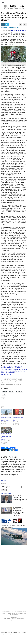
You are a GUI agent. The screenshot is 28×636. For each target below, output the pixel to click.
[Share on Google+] (11, 24)
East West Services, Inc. (20, 611)
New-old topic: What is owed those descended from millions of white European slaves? (14, 371)
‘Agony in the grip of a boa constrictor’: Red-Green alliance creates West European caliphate (6, 436)
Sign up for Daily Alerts (17, 613)
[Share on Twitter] (7, 24)
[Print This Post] (20, 24)
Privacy (3, 613)
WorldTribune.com (6, 374)
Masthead (9, 613)
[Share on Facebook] (3, 24)
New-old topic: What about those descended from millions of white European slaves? (12, 367)
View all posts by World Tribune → (11, 384)
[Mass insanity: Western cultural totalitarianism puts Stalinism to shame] (18, 412)
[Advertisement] (14, 564)
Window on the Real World (8, 611)
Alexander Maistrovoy (18, 30)
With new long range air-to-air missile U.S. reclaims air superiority (13, 526)
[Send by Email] (25, 24)
